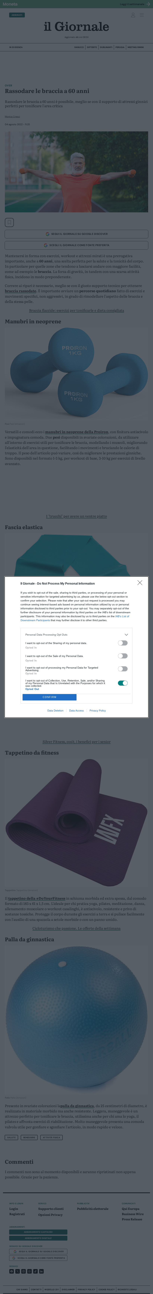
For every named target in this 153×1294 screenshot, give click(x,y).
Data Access (76, 710)
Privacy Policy (98, 710)
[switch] (123, 643)
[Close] (141, 583)
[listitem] (76, 635)
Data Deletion (55, 710)
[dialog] (76, 647)
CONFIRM (50, 697)
